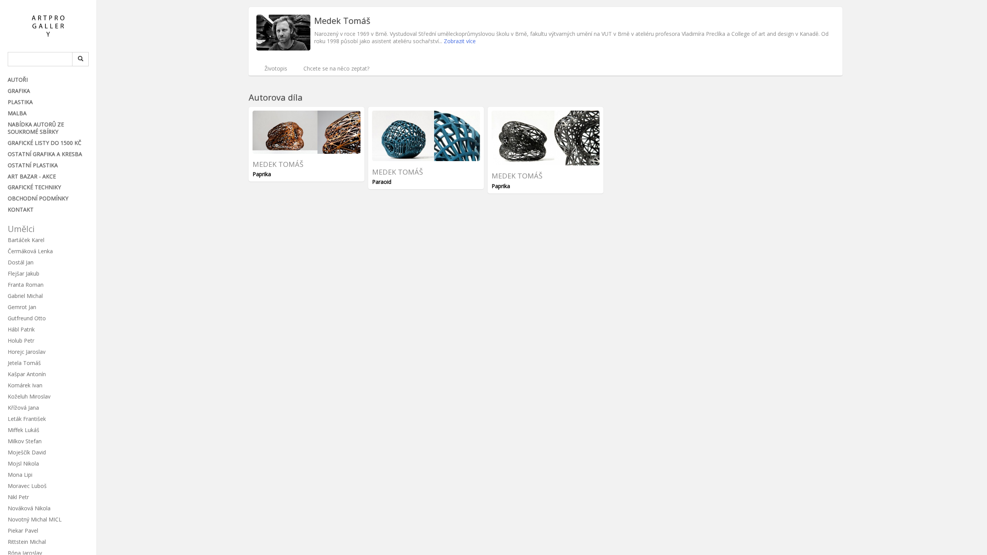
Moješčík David (27, 452)
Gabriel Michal (25, 295)
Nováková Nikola (29, 508)
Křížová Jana (23, 407)
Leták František (27, 418)
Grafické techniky (34, 187)
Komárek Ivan (25, 385)
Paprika (262, 174)
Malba (17, 113)
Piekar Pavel (23, 530)
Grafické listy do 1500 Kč (44, 142)
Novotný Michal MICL (35, 519)
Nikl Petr (18, 497)
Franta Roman (26, 284)
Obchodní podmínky (38, 198)
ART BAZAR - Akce (32, 176)
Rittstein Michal (27, 541)
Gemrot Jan (22, 307)
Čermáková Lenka (30, 251)
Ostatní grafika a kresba (45, 154)
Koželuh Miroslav (29, 396)
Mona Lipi (20, 474)
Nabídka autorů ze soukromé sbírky (36, 128)
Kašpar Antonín (27, 374)
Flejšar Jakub (23, 273)
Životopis (275, 68)
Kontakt (21, 209)
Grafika (19, 90)
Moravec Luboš (27, 485)
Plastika (20, 102)
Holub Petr (21, 340)
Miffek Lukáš (23, 430)
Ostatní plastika (33, 165)
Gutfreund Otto (27, 318)
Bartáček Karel (26, 240)
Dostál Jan (21, 262)
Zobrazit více (460, 41)
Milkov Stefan (25, 441)
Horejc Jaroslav (26, 351)
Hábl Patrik (21, 329)
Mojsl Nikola (23, 463)
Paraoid (381, 181)
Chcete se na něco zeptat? (336, 68)
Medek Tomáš (278, 164)
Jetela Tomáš (24, 363)
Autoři (18, 79)
